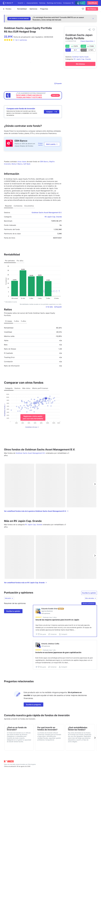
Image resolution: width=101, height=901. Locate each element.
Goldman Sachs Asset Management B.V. (47, 212)
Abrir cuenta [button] (50, 144)
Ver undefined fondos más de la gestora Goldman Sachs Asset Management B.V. (35, 511)
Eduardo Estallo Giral (49, 609)
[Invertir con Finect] (8, 3)
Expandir (59, 83)
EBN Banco (21, 141)
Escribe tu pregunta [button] (33, 705)
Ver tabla (50, 307)
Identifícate (92, 3)
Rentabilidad (22, 9)
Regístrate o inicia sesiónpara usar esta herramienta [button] (33, 417)
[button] (51, 112)
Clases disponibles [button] (86, 41)
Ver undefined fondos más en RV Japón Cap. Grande (24, 583)
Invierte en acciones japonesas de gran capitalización (58, 652)
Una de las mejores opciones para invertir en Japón (57, 620)
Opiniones (33, 9)
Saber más (55, 95)
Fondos (8, 9)
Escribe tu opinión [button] (89, 593)
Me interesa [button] (91, 9)
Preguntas (44, 9)
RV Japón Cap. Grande (53, 217)
